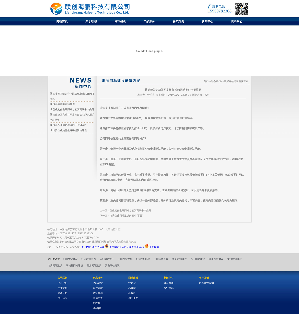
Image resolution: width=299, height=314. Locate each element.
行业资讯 (169, 287)
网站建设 (120, 21)
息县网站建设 (179, 259)
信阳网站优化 (125, 259)
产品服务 (149, 21)
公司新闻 (169, 282)
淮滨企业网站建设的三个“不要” (69, 125)
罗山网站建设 (112, 265)
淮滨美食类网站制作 (64, 104)
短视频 (96, 303)
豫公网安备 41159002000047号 (127, 247)
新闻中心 (207, 21)
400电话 (97, 308)
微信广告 (98, 298)
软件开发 (98, 287)
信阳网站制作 (88, 259)
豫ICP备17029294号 (92, 247)
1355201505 (60, 247)
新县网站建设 (94, 265)
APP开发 (133, 298)
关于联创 (91, 21)
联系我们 (236, 21)
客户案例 (178, 21)
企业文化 (62, 287)
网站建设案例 (206, 282)
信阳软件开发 (161, 259)
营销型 (132, 282)
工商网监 (154, 247)
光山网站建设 (197, 259)
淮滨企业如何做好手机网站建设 (70, 130)
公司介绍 (62, 282)
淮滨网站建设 (55, 265)
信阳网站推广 (106, 259)
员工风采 (62, 298)
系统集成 (98, 293)
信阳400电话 (143, 259)
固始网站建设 (234, 259)
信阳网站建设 (70, 259)
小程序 (132, 293)
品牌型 (132, 287)
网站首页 (62, 21)
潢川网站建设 (216, 259)
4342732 (75, 247)
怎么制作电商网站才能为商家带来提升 (73, 109)
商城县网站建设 (74, 265)
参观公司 (62, 293)
